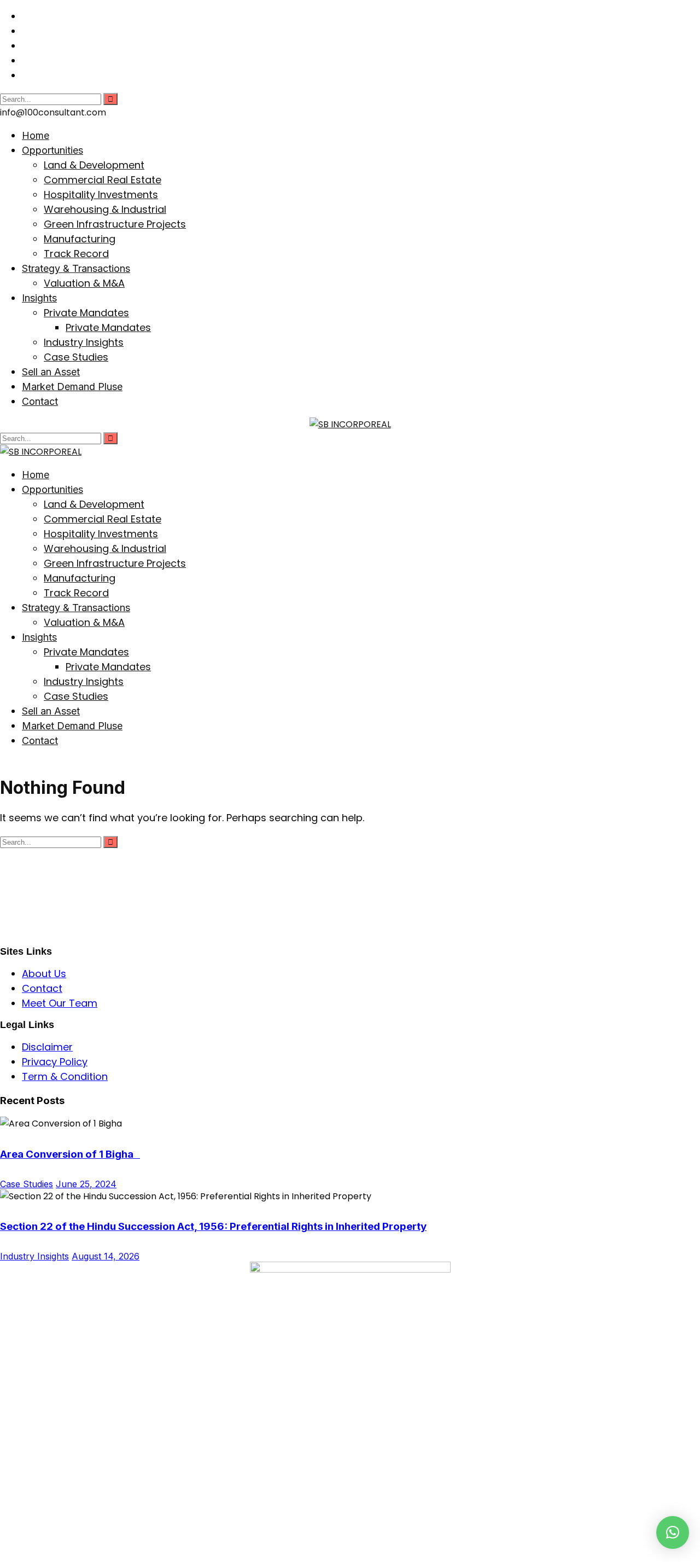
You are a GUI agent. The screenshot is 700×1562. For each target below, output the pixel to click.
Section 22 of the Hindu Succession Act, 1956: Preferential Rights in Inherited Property (213, 1226)
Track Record (76, 253)
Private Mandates (86, 313)
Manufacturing (79, 239)
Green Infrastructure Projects (115, 224)
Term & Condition (65, 1076)
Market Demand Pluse (72, 386)
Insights (39, 298)
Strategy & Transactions (76, 268)
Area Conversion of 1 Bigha (70, 1154)
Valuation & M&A (84, 283)
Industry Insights (84, 342)
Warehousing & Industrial (105, 209)
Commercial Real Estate (102, 180)
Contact (40, 401)
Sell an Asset (51, 372)
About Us (44, 973)
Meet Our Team (59, 1003)
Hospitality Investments (101, 194)
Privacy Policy (55, 1062)
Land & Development (94, 165)
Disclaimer (47, 1047)
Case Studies (76, 357)
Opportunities (52, 150)
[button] (672, 1532)
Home (35, 135)
